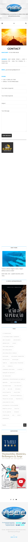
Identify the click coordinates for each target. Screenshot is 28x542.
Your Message (5, 111)
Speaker (16, 411)
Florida (20, 369)
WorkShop (6, 418)
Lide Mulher (18, 385)
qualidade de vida (8, 402)
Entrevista (6, 359)
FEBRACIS (10, 366)
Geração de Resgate (9, 372)
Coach (14, 343)
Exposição (15, 359)
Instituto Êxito (15, 382)
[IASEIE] (14, 8)
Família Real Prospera (16, 362)
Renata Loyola (7, 408)
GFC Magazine (7, 375)
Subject (4, 103)
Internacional (7, 385)
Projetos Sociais (8, 398)
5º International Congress (11, 336)
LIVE (4, 389)
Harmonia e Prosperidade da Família (14, 379)
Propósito (19, 398)
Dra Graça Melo (7, 349)
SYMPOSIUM (6, 415)
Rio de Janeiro (7, 411)
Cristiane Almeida (8, 346)
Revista (17, 408)
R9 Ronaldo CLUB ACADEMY (10, 405)
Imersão (5, 382)
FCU (4, 366)
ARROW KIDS (6, 343)
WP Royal (17, 531)
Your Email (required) (7, 95)
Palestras (17, 392)
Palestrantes (7, 392)
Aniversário (17, 340)
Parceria (5, 395)
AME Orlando (7, 340)
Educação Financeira (17, 356)
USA (13, 415)
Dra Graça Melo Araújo (10, 353)
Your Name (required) (7, 88)
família (5, 362)
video (19, 415)
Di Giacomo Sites (21, 529)
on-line (10, 389)
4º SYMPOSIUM (7, 333)
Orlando (18, 389)
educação (5, 356)
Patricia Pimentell (16, 395)
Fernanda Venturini (9, 369)
